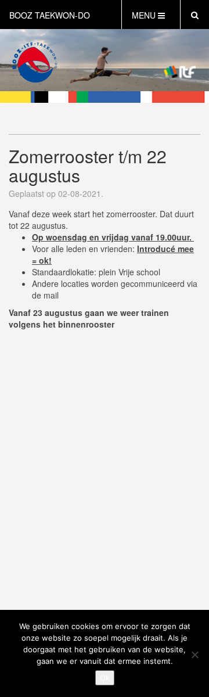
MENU (145, 15)
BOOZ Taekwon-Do (49, 15)
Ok (105, 677)
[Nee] (194, 654)
